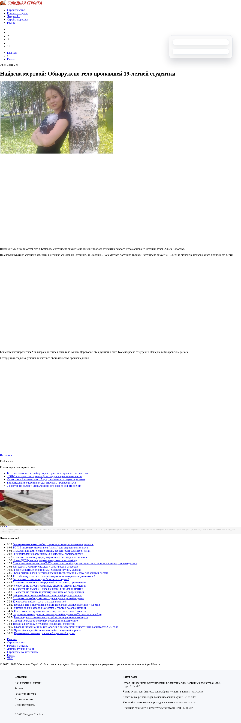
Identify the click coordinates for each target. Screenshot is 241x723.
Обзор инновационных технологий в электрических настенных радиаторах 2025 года (38, 529)
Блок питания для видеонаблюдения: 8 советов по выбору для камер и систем (61, 572)
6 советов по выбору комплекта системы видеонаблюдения (50, 585)
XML (10, 658)
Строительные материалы (22, 651)
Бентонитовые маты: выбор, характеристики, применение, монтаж (47, 473)
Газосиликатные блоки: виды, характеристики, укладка (47, 569)
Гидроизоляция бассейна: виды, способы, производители (41, 482)
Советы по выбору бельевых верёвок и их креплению (45, 620)
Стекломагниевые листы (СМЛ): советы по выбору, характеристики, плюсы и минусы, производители (75, 563)
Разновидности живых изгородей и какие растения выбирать (51, 617)
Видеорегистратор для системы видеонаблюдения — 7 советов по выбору (57, 614)
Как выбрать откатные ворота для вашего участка (186, 529)
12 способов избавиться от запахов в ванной (39, 601)
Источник (6, 455)
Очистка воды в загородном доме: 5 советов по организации (49, 607)
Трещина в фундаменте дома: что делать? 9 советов (44, 623)
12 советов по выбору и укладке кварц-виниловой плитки (48, 588)
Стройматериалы (17, 19)
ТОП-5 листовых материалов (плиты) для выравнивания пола (44, 476)
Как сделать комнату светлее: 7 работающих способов (45, 566)
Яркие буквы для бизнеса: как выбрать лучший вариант (99, 529)
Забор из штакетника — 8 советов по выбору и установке (47, 595)
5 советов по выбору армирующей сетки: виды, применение (49, 582)
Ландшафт (13, 16)
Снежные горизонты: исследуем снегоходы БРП (152, 707)
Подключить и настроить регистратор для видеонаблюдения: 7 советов (57, 604)
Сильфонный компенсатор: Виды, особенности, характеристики (46, 479)
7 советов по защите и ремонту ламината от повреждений (49, 591)
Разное (11, 22)
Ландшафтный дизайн (20, 648)
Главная (12, 52)
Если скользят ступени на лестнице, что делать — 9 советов (50, 611)
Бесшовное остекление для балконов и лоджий (41, 579)
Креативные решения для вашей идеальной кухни (143, 529)
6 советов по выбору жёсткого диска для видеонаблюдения (48, 598)
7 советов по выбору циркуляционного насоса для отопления (44, 485)
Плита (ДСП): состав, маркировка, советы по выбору (45, 560)
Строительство (16, 9)
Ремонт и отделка (17, 13)
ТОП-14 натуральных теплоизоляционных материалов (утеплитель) (54, 576)
